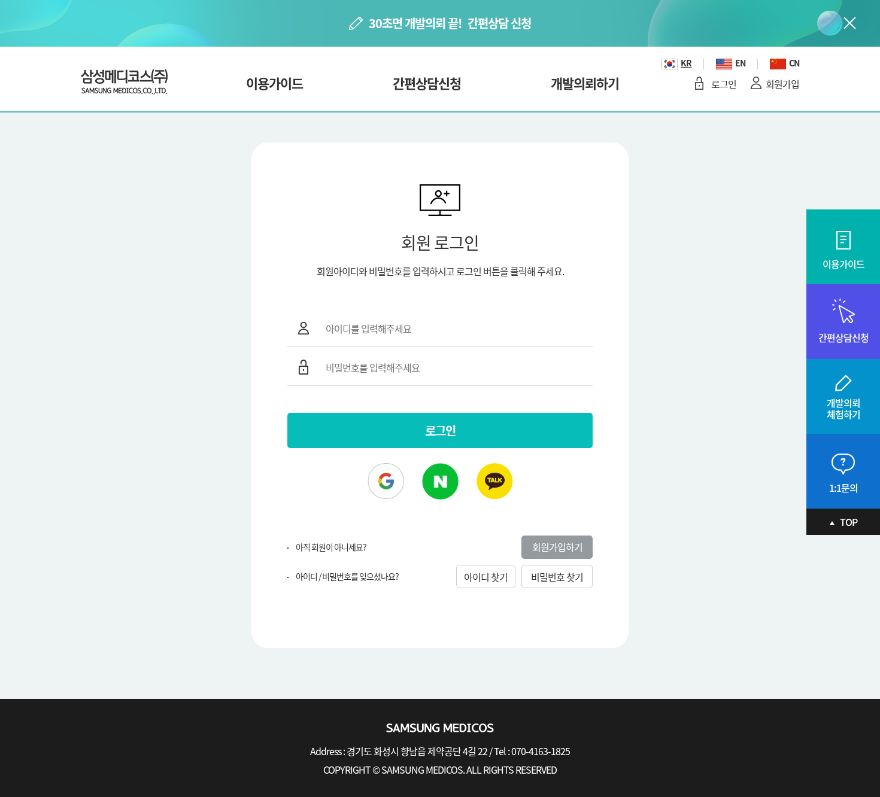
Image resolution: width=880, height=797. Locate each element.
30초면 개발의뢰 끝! (450, 23)
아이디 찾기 (486, 577)
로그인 (723, 83)
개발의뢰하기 (585, 83)
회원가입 (782, 83)
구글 (386, 481)
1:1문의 (843, 487)
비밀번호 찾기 (557, 577)
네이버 (440, 481)
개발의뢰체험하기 (843, 408)
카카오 (495, 481)
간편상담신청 (427, 83)
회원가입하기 (557, 547)
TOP (848, 522)
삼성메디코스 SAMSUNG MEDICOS (124, 82)
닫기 (849, 23)
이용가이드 (274, 83)
